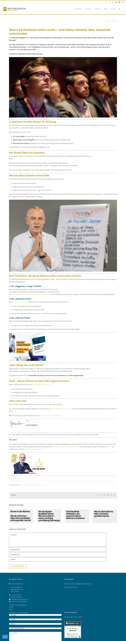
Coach (71, 617)
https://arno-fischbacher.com (34, 449)
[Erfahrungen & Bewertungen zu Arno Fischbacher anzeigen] (72, 622)
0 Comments (42, 485)
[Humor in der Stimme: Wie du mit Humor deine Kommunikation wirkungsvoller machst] (21, 516)
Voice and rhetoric (33, 485)
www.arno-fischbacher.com (19, 601)
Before (114, 21)
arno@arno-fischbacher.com (83, 584)
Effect (110, 447)
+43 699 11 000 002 (16, 597)
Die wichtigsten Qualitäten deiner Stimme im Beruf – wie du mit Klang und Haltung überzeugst (49, 510)
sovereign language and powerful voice (65, 447)
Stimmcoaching (24, 485)
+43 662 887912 (16, 595)
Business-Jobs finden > (71, 587)
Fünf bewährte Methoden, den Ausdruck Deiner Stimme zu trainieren (77, 511)
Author (80, 617)
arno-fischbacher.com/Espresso (50, 416)
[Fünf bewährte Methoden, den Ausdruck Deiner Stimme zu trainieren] (77, 516)
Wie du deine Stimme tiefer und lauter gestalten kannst (105, 512)
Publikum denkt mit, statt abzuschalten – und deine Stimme (31, 294)
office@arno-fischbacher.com (19, 599)
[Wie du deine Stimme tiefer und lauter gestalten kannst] (105, 516)
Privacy (11, 609)
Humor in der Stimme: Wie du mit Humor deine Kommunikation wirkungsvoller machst (21, 511)
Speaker (66, 617)
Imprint (11, 607)
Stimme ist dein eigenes (20, 302)
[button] (119, 8)
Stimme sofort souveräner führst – (60, 409)
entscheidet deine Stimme (41, 385)
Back (108, 21)
